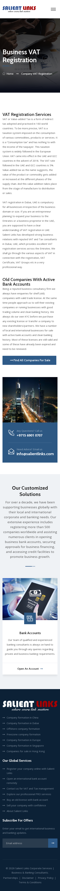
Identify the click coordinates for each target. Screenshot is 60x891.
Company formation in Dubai (23, 723)
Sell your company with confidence (26, 805)
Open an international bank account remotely (27, 781)
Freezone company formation (23, 734)
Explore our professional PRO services (29, 794)
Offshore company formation (23, 728)
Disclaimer (28, 877)
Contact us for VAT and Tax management (30, 788)
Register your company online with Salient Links (30, 771)
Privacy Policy (46, 877)
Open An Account (28, 668)
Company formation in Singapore (25, 745)
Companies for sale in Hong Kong (26, 751)
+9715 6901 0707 (29, 435)
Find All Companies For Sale (31, 360)
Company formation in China (22, 717)
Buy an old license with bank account (27, 799)
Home (10, 73)
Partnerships (10, 877)
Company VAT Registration (36, 73)
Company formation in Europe (24, 740)
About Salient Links (17, 811)
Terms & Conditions (30, 882)
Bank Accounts (30, 633)
